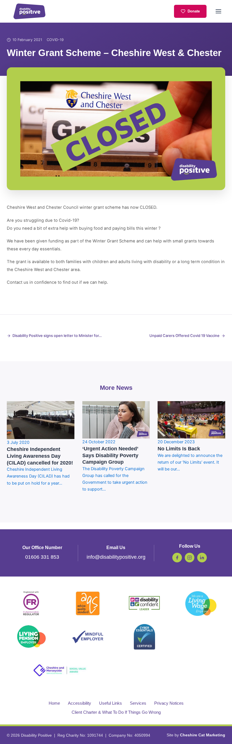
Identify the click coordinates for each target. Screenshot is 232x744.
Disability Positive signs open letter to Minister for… (57, 335)
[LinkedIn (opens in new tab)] (202, 557)
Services (138, 703)
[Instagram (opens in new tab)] (189, 557)
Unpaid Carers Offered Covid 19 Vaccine (184, 335)
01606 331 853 (42, 557)
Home (54, 703)
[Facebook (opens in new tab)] (177, 557)
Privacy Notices (169, 703)
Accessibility (79, 703)
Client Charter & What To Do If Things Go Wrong (116, 712)
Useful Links (110, 703)
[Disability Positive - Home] (29, 11)
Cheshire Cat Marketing (202, 735)
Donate (194, 11)
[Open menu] (218, 11)
